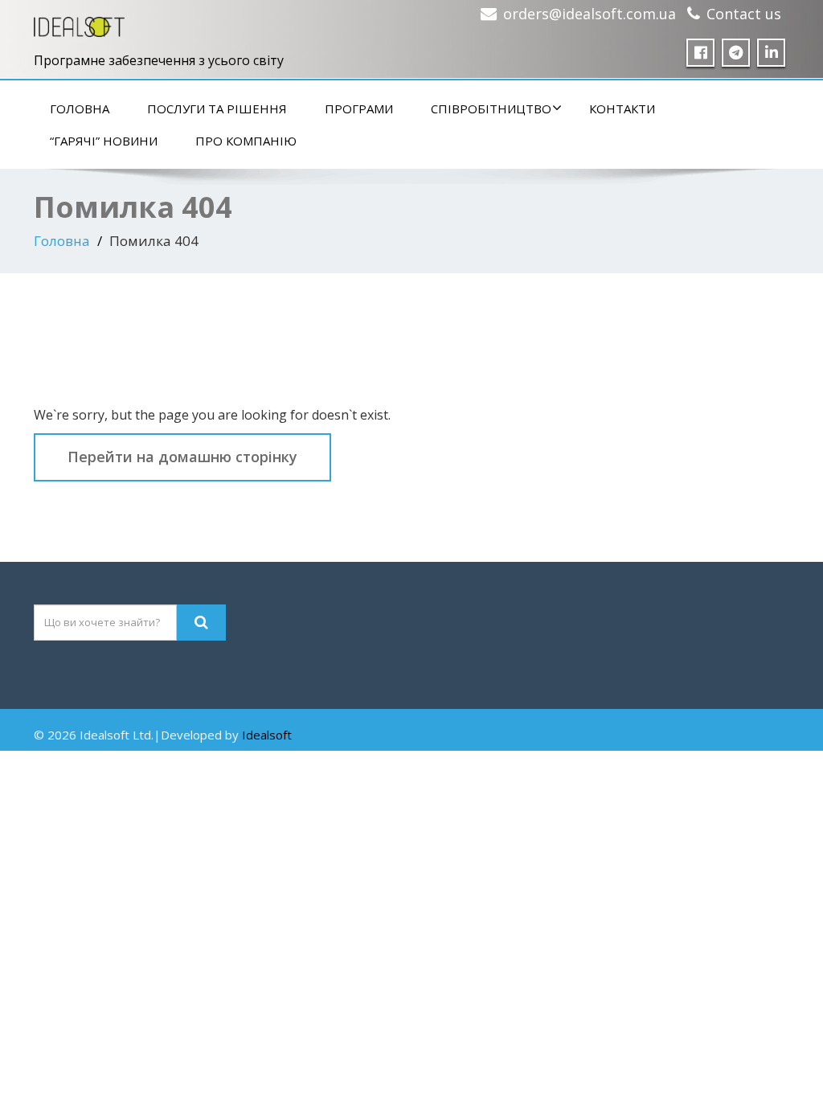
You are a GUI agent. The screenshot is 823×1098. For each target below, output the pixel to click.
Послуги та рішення (217, 108)
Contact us (743, 13)
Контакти (622, 108)
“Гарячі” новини (104, 141)
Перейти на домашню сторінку (182, 456)
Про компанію (246, 141)
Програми (359, 108)
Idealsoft (267, 735)
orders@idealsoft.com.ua (589, 13)
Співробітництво (491, 108)
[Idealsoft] (79, 23)
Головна (79, 108)
